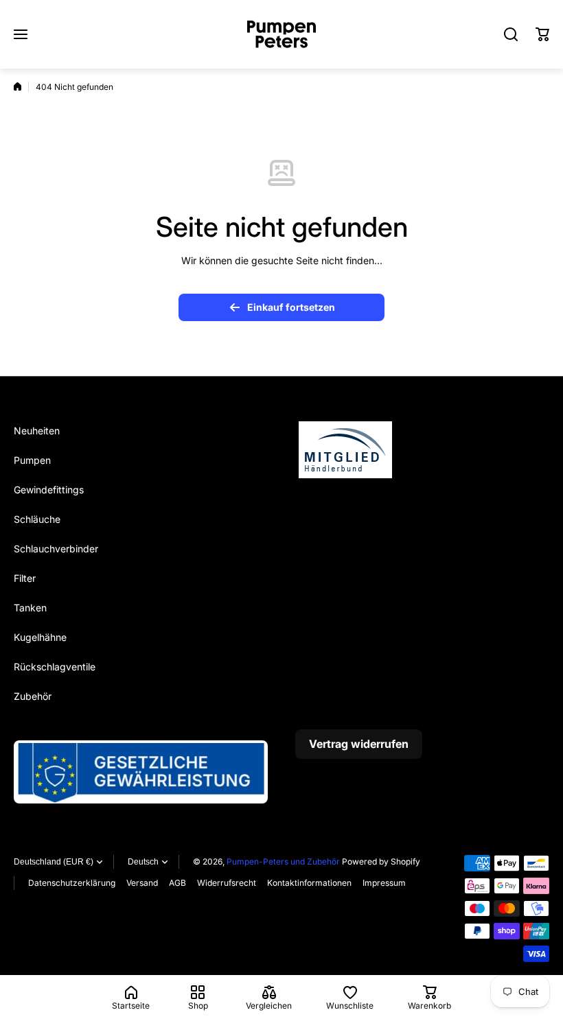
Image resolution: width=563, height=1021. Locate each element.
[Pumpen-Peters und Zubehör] (281, 34)
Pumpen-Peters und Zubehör (283, 861)
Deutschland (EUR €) (53, 862)
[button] (542, 34)
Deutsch (143, 862)
